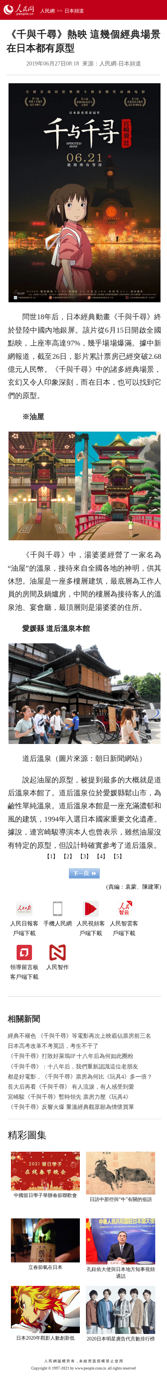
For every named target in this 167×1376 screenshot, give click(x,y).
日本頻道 (74, 11)
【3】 (84, 856)
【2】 (68, 856)
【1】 (51, 856)
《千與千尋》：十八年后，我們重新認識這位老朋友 (73, 1067)
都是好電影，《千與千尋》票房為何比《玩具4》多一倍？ (80, 1077)
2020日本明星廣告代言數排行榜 (121, 1339)
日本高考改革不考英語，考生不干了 (53, 1046)
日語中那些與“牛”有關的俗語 (121, 1199)
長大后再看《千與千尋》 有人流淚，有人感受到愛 (71, 1087)
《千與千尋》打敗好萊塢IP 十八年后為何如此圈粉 (70, 1056)
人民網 (47, 11)
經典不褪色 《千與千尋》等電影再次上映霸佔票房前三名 (79, 1036)
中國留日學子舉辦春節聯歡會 (45, 1195)
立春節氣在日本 (45, 1267)
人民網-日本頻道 (120, 64)
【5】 (118, 856)
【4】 (101, 856)
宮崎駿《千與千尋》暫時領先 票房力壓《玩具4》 (69, 1097)
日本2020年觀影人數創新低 (45, 1338)
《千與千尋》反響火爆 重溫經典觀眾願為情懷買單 (71, 1107)
